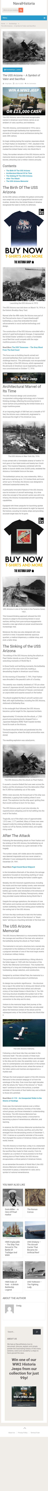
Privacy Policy (22, 1433)
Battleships (13, 23)
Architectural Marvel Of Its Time (19, 173)
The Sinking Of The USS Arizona (19, 176)
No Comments (31, 83)
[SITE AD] (24, 115)
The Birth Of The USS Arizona (18, 171)
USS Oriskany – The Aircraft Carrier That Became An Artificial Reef (34, 1247)
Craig (18, 1305)
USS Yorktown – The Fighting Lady (34, 1284)
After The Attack (13, 179)
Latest (18, 70)
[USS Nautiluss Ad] (24, 575)
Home (3, 23)
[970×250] (24, 383)
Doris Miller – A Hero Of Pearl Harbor (12, 1212)
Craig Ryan (8, 83)
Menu (5, 18)
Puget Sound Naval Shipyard (23, 867)
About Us (11, 1433)
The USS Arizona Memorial (17, 181)
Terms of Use (35, 1433)
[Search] (37, 1332)
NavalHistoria (24, 3)
